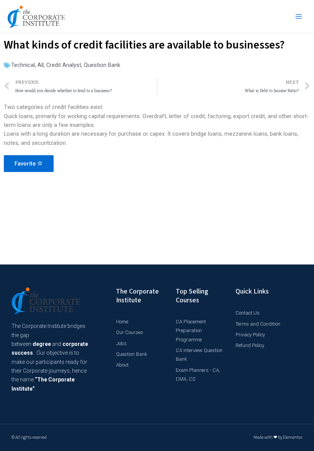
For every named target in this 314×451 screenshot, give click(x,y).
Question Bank (102, 65)
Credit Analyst (63, 65)
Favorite (26, 163)
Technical (23, 65)
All (41, 65)
